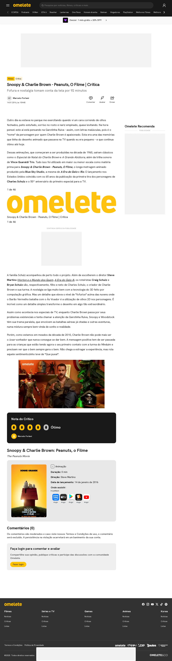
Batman (104, 12)
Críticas (7, 621)
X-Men (35, 12)
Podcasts (25, 12)
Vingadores (115, 12)
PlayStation (128, 12)
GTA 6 (43, 12)
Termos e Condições (13, 645)
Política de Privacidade (34, 645)
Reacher (53, 12)
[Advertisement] (61, 110)
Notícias (7, 616)
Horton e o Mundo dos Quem (35, 280)
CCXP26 (14, 12)
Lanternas (64, 12)
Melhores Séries (161, 12)
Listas (6, 626)
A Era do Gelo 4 (64, 280)
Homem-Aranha (90, 12)
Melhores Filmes (143, 12)
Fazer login (18, 564)
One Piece (76, 12)
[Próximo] (164, 12)
